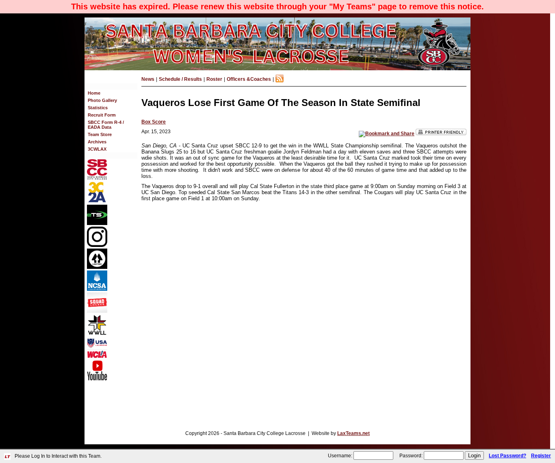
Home (94, 93)
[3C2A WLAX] (97, 201)
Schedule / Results (180, 79)
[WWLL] (97, 333)
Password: (411, 456)
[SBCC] (97, 177)
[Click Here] (97, 311)
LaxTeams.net (353, 433)
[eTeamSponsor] (97, 223)
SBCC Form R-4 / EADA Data (106, 125)
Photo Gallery (102, 100)
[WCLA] (97, 356)
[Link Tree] (97, 267)
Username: (340, 456)
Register (541, 456)
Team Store (100, 134)
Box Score (153, 122)
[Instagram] (97, 245)
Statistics (98, 107)
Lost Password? (507, 456)
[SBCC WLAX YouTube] (97, 378)
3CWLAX (97, 149)
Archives (97, 141)
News (147, 79)
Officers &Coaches (249, 79)
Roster (214, 79)
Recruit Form (102, 115)
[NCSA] (97, 289)
